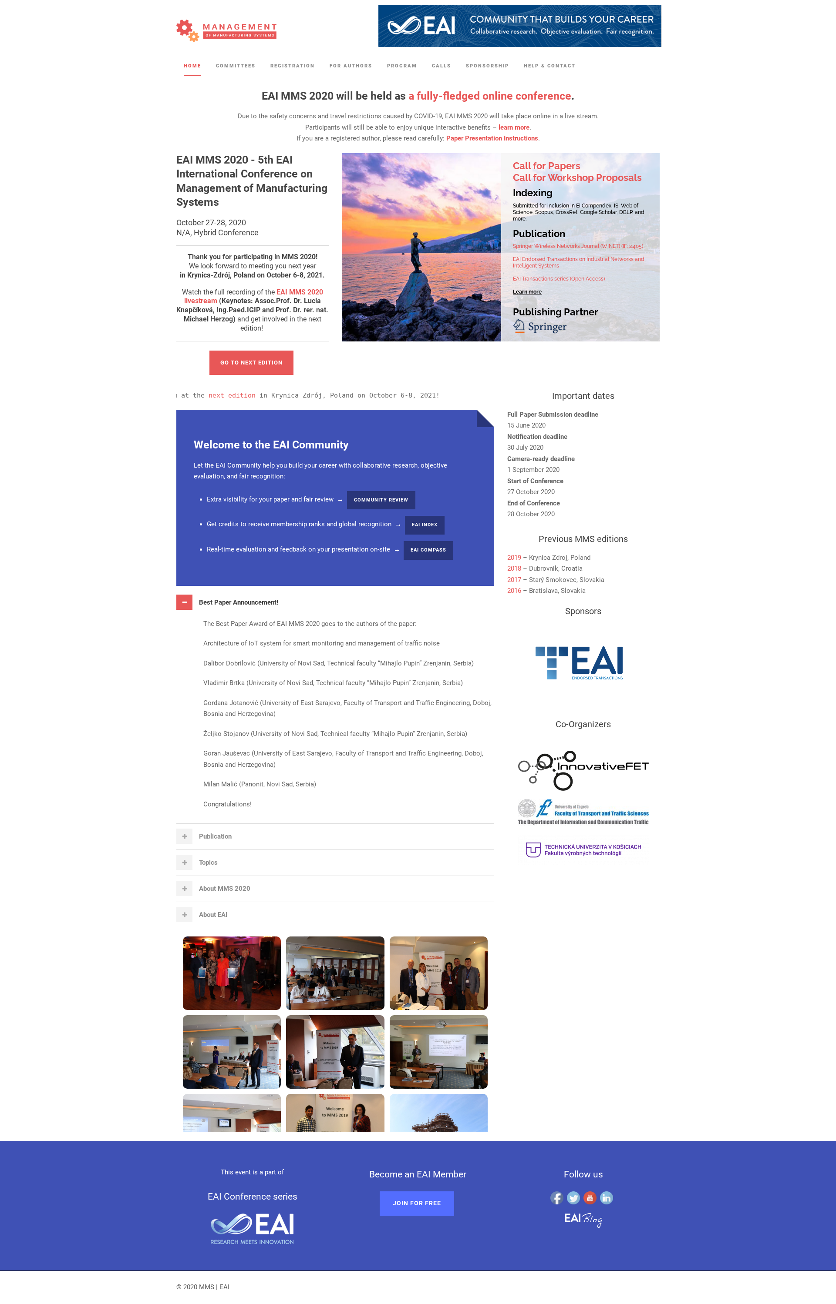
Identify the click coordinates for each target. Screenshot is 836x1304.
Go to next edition (251, 362)
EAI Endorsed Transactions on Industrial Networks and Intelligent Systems (578, 262)
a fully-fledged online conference (489, 96)
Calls (441, 66)
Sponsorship (487, 66)
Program (402, 66)
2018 (514, 568)
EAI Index (425, 525)
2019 (514, 558)
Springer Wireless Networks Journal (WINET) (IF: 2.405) (578, 246)
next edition (194, 395)
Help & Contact (550, 66)
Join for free (417, 1203)
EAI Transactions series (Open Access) (559, 278)
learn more (514, 127)
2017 (514, 580)
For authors (351, 66)
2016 (514, 591)
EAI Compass (428, 550)
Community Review (381, 500)
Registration (292, 66)
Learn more (527, 291)
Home (192, 66)
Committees (236, 66)
